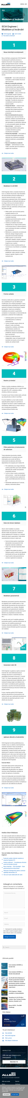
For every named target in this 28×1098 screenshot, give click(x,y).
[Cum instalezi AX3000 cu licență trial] (4, 966)
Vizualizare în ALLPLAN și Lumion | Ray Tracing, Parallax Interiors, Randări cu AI (17, 999)
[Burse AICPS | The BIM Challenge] (4, 1006)
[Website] (14, 924)
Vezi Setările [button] (6, 1094)
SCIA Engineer (7, 34)
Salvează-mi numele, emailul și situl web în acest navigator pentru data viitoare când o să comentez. (12, 931)
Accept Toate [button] (15, 1094)
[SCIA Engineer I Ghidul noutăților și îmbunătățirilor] (4, 992)
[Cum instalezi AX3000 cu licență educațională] (4, 973)
